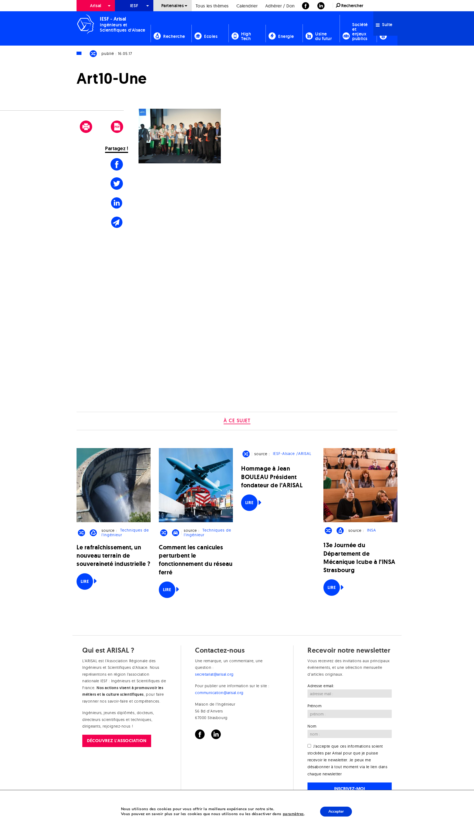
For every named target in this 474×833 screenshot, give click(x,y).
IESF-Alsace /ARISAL (292, 453)
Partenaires (172, 6)
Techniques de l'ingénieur (125, 533)
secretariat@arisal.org (214, 674)
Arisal (95, 6)
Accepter (336, 811)
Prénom (314, 705)
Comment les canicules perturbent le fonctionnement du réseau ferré (196, 559)
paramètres (293, 814)
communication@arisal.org (219, 692)
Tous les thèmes (212, 6)
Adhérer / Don (280, 6)
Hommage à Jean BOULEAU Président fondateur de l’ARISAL (272, 477)
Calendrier (247, 6)
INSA (371, 530)
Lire (85, 581)
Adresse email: (320, 685)
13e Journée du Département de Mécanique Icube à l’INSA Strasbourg (359, 557)
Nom (312, 726)
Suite (387, 24)
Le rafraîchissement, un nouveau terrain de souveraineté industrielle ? (114, 555)
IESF (134, 6)
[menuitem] (96, 5)
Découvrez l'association (116, 740)
